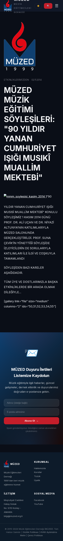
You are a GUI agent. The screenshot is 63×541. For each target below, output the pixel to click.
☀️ (38, 6)
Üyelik (37, 480)
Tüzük (37, 476)
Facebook (39, 500)
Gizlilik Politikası (30, 532)
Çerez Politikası (35, 535)
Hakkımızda (40, 468)
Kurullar (38, 472)
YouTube (38, 504)
